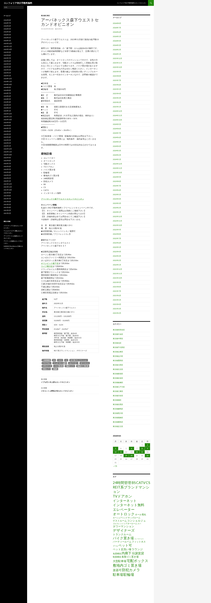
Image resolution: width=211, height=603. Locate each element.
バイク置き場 (59, 366)
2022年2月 (117, 260)
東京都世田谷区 (119, 330)
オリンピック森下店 (50, 263)
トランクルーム (122, 534)
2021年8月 (117, 287)
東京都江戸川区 (119, 387)
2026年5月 (117, 36)
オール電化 (140, 514)
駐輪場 (55, 369)
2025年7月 (117, 80)
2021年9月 (117, 282)
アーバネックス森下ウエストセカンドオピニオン (62, 199)
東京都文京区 (118, 369)
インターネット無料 (60, 363)
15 (142, 452)
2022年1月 (117, 265)
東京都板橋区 (118, 382)
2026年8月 (117, 23)
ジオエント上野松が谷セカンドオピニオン (57, 389)
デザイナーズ (47, 366)
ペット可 (125, 545)
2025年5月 (117, 89)
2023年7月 (117, 186)
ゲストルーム (120, 520)
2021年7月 (117, 291)
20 (131, 455)
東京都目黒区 (118, 404)
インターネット (125, 501)
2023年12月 (117, 164)
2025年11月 (117, 63)
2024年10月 (117, 120)
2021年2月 (117, 313)
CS (66, 360)
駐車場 (118, 575)
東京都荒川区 (118, 413)
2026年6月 (117, 32)
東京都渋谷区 (118, 396)
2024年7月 (117, 133)
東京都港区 (117, 400)
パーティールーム (122, 541)
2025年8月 (117, 76)
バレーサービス (139, 539)
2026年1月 (117, 54)
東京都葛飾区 (118, 418)
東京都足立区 (118, 426)
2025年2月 (117, 102)
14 (137, 452)
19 (126, 455)
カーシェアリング (120, 518)
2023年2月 (117, 208)
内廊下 (126, 553)
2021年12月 (117, 269)
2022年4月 (117, 252)
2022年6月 (117, 243)
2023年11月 (117, 168)
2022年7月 (117, 238)
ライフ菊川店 (47, 266)
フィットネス (139, 541)
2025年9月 (117, 71)
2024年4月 (117, 146)
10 (115, 452)
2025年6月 (117, 85)
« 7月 (115, 466)
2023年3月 (117, 203)
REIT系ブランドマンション (79, 360)
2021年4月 (117, 304)
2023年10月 (117, 172)
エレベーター (73, 363)
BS (54, 360)
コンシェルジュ (136, 520)
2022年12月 (117, 216)
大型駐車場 (119, 561)
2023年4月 (117, 199)
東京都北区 (117, 343)
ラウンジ (137, 549)
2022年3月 (117, 256)
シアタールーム (130, 523)
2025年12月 (117, 58)
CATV (60, 360)
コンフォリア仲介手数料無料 (18, 3)
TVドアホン (46, 363)
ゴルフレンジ (118, 524)
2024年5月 (117, 142)
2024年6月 (117, 137)
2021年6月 (117, 295)
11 (121, 452)
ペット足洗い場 (122, 549)
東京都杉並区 (118, 378)
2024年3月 (117, 151)
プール (115, 546)
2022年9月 (117, 230)
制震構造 (117, 557)
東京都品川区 (118, 356)
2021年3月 (117, 309)
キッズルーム (134, 517)
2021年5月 (117, 300)
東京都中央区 (118, 334)
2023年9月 (117, 177)
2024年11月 (117, 115)
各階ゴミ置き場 (130, 556)
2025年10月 (117, 67)
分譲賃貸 (138, 553)
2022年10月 (117, 225)
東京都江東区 (45, 15)
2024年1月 (117, 159)
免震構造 (117, 553)
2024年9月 (117, 124)
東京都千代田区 (119, 347)
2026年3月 (117, 45)
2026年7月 (117, 28)
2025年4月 (117, 93)
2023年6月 (117, 190)
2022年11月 (117, 221)
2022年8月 (117, 234)
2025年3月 (117, 98)
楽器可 (117, 570)
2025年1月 (117, 107)
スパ (139, 524)
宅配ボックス (70, 366)
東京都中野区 (118, 338)
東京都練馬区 (118, 409)
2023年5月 (117, 194)
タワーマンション (123, 526)
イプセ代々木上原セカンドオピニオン (55, 380)
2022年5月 (117, 247)
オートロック (85, 363)
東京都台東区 (118, 352)
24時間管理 (46, 360)
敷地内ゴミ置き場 (83, 366)
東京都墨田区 (118, 360)
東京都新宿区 (118, 374)
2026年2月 (117, 50)
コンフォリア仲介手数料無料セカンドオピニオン (131, 3)
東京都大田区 (118, 365)
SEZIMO (59, 29)
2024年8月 (117, 129)
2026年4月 (117, 41)
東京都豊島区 (118, 422)
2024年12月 (117, 111)
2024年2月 (117, 155)
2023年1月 (117, 212)
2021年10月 (117, 278)
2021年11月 (117, 273)
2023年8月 (117, 181)
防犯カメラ (46, 369)
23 (147, 455)
